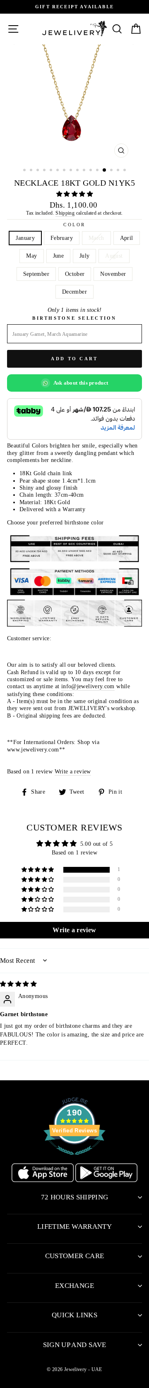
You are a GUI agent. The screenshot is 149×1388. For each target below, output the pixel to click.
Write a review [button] (74, 929)
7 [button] (65, 171)
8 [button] (72, 171)
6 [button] (58, 171)
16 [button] (125, 171)
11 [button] (91, 171)
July (84, 255)
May (31, 255)
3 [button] (38, 171)
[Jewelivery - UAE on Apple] (43, 1180)
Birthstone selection (74, 318)
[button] (74, 194)
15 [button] (119, 171)
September (36, 273)
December (74, 291)
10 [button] (85, 171)
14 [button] (112, 171)
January (25, 238)
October (75, 273)
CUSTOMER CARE (74, 1256)
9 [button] (78, 171)
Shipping (64, 213)
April (126, 238)
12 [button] (98, 171)
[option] (74, 103)
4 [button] (45, 171)
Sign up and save (74, 1345)
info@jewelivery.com (88, 686)
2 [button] (32, 171)
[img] (18, 984)
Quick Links (74, 1315)
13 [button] (105, 170)
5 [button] (52, 171)
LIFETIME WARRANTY (74, 1226)
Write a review (73, 771)
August (114, 255)
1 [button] (25, 171)
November (113, 273)
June (58, 255)
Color (74, 224)
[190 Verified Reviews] (74, 1159)
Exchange (74, 1286)
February (61, 238)
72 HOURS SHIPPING (74, 1197)
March (96, 238)
